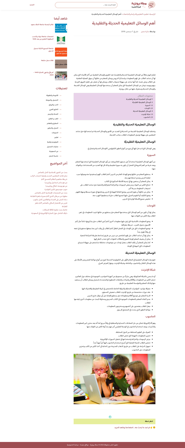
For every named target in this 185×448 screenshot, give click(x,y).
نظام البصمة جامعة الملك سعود (42, 24)
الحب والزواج (53, 104)
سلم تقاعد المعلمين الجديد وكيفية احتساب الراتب (48, 176)
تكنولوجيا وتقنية (52, 142)
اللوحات (147, 108)
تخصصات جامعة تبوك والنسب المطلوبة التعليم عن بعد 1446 (42, 38)
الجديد (32, 4)
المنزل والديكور (52, 128)
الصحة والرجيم (53, 114)
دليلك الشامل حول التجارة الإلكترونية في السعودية (49, 213)
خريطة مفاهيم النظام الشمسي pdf (54, 179)
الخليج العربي (53, 109)
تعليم (56, 137)
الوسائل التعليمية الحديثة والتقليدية (139, 99)
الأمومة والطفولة (52, 95)
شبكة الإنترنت (145, 114)
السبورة (147, 105)
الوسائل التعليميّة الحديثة (142, 111)
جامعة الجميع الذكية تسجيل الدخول (43, 50)
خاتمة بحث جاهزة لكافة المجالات (55, 210)
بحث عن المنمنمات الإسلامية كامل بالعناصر (51, 193)
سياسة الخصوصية (73, 444)
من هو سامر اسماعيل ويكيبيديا (56, 182)
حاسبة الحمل (53, 156)
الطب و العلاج (53, 118)
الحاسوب (147, 117)
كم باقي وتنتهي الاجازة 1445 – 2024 (43, 74)
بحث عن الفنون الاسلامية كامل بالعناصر (52, 172)
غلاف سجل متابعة (47, 60)
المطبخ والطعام (52, 123)
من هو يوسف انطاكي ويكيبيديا (56, 186)
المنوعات (55, 132)
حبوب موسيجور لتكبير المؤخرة (56, 189)
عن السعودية (53, 151)
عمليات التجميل (52, 146)
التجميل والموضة (52, 100)
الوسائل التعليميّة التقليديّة (141, 102)
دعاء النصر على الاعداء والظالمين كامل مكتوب (50, 199)
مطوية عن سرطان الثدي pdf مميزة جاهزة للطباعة (48, 196)
